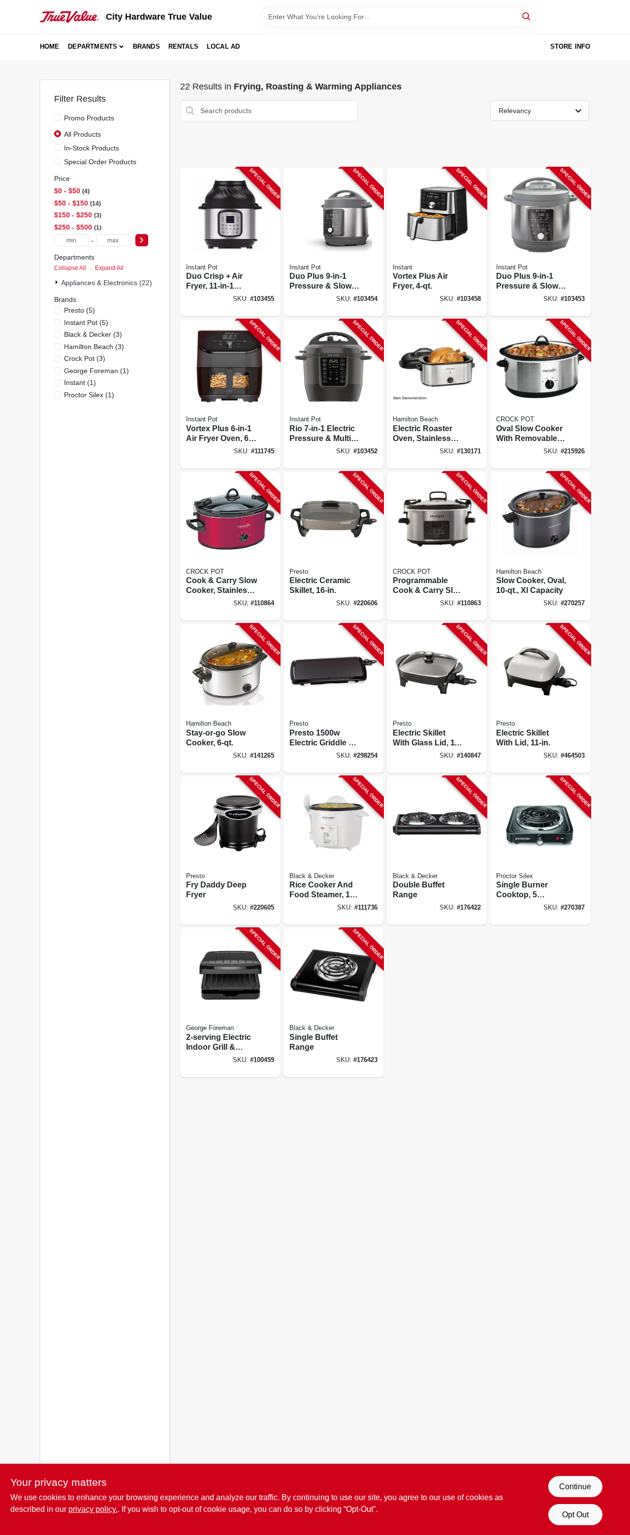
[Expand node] (58, 282)
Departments (92, 46)
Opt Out (575, 1514)
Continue (575, 1486)
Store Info (570, 46)
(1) (96, 371)
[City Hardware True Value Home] (69, 17)
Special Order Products (100, 161)
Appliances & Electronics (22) (106, 283)
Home (50, 46)
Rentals (183, 46)
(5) (79, 310)
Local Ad (223, 46)
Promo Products (89, 118)
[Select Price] (141, 240)
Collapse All (70, 268)
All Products (82, 134)
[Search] (527, 16)
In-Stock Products (91, 148)
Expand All (109, 268)
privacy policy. (93, 1509)
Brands (146, 46)
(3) (93, 334)
